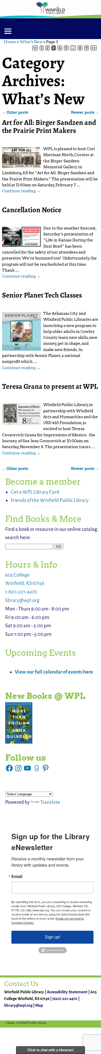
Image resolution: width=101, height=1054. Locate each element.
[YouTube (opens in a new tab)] (27, 768)
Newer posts (85, 112)
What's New (31, 42)
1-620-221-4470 (21, 591)
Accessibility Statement (67, 992)
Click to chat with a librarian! (50, 1050)
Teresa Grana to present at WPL (50, 386)
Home (10, 42)
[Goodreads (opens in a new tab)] (36, 768)
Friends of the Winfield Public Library (50, 500)
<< (35, 48)
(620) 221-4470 (64, 999)
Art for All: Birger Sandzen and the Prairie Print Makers (49, 126)
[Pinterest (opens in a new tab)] (45, 768)
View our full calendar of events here (54, 672)
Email (16, 876)
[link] (18, 723)
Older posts (15, 112)
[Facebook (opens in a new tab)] (9, 768)
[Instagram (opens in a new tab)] (18, 768)
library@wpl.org (22, 600)
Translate (50, 802)
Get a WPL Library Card (35, 492)
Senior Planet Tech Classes (42, 295)
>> (93, 48)
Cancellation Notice (31, 210)
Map (39, 1005)
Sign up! (52, 937)
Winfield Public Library (31, 1023)
